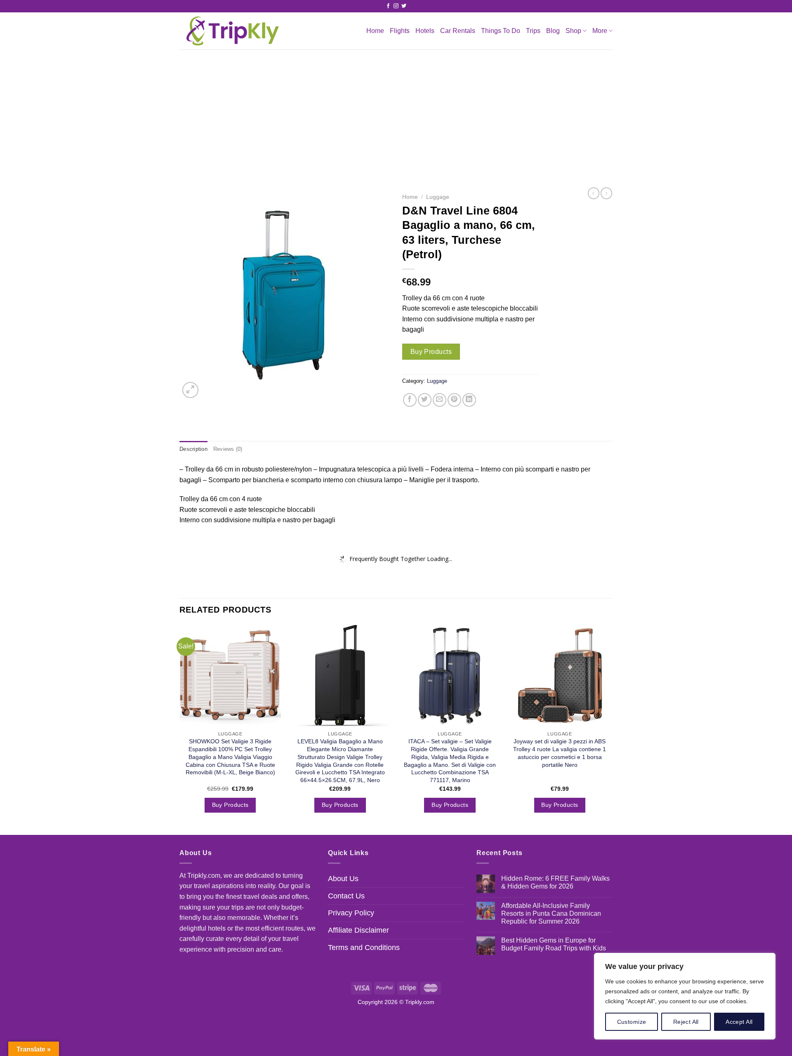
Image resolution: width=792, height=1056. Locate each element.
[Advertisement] (396, 111)
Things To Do (500, 30)
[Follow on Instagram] (396, 6)
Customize (631, 1021)
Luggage (437, 197)
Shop (573, 30)
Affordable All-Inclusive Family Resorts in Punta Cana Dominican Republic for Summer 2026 (551, 913)
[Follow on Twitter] (403, 6)
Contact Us (346, 896)
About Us (343, 878)
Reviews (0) (228, 449)
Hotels (424, 30)
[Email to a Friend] (439, 400)
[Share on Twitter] (424, 400)
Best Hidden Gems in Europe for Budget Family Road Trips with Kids (553, 944)
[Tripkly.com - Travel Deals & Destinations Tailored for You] (230, 31)
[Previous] (180, 729)
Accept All (739, 1021)
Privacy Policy (351, 913)
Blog (553, 30)
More (599, 30)
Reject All (686, 1021)
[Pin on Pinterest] (454, 400)
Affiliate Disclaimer (358, 930)
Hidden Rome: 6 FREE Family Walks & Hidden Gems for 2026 (555, 882)
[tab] (193, 449)
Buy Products (431, 351)
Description (193, 449)
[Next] (610, 729)
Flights (400, 30)
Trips (533, 30)
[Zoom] (190, 390)
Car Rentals (457, 30)
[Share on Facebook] (410, 400)
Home (375, 30)
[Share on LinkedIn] (469, 400)
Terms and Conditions (364, 947)
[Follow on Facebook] (388, 6)
